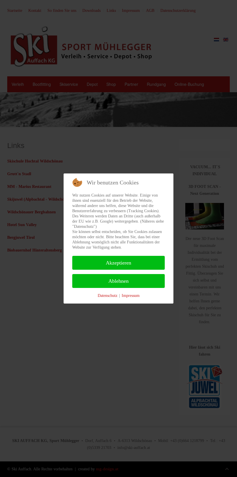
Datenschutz (107, 295)
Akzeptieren (118, 263)
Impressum (131, 295)
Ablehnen (118, 281)
